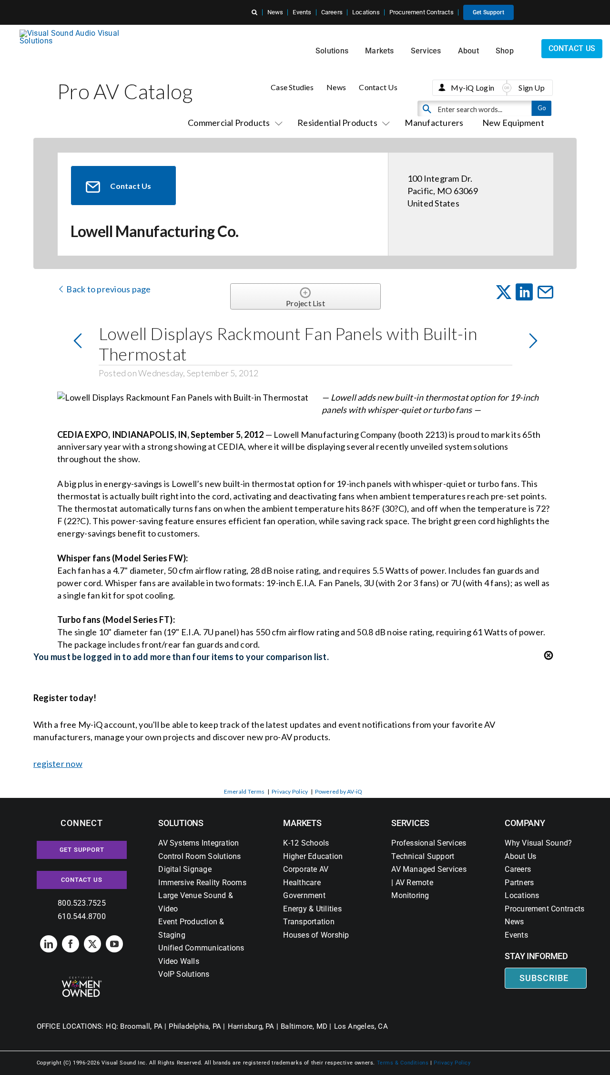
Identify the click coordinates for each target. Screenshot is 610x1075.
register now (57, 763)
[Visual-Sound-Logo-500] (73, 33)
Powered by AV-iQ (339, 791)
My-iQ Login (472, 87)
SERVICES (410, 823)
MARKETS (302, 823)
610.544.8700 (82, 916)
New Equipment (513, 122)
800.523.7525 (82, 903)
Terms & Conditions (403, 1063)
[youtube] (114, 943)
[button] (254, 12)
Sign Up (531, 87)
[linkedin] (48, 943)
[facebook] (70, 943)
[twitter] (92, 943)
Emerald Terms (244, 791)
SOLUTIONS (180, 823)
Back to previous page (108, 289)
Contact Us (378, 87)
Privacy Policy (290, 791)
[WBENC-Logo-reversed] (81, 979)
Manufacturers (434, 122)
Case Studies (292, 87)
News (336, 87)
